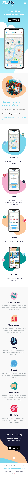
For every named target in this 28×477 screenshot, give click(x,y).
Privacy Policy (19, 471)
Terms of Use (8, 471)
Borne (18, 473)
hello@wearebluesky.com (18, 468)
